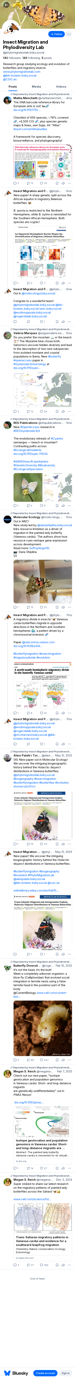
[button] (6, 5)
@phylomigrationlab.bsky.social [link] (56, 191)
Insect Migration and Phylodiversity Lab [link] (31, 191)
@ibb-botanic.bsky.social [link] (19, 75)
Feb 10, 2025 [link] (63, 965)
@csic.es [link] (54, 883)
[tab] (12, 87)
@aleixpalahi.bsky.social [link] (47, 755)
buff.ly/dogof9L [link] (40, 548)
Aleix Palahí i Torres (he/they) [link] (27, 755)
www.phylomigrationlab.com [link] (21, 71)
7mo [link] (68, 615)
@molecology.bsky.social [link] (38, 293)
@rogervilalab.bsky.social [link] (30, 316)
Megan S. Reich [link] (24, 1071)
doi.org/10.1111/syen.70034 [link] (30, 454)
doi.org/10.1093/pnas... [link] (28, 1102)
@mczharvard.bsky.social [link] (30, 735)
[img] (37, 14)
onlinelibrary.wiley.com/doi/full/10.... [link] (36, 890)
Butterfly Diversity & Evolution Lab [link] (27, 965)
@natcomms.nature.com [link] (38, 642)
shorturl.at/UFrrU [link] (24, 786)
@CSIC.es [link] (10, 79)
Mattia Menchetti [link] (25, 98)
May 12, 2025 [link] (62, 755)
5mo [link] (68, 191)
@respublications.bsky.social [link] (51, 422)
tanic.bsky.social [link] (50, 308)
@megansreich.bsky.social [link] (45, 1071)
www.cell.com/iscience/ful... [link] (32, 1199)
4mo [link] (68, 98)
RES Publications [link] (25, 422)
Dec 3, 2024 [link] (63, 1179)
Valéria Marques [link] (25, 333)
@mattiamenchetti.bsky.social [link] (51, 98)
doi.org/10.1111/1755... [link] (26, 110)
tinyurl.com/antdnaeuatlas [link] (30, 129)
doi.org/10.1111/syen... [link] (26, 368)
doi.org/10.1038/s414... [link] (27, 646)
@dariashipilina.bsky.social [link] (54, 525)
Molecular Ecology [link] (26, 517)
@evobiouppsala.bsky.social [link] (32, 312)
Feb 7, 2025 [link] (63, 1071)
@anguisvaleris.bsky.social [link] (50, 333)
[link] (12, 58)
